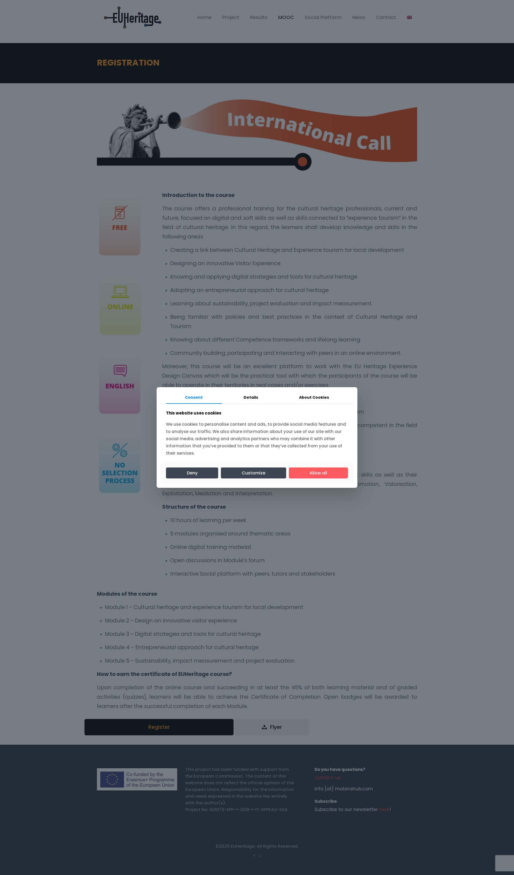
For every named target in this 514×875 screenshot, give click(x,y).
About (314, 397)
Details (251, 397)
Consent (194, 397)
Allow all (318, 473)
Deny (192, 473)
